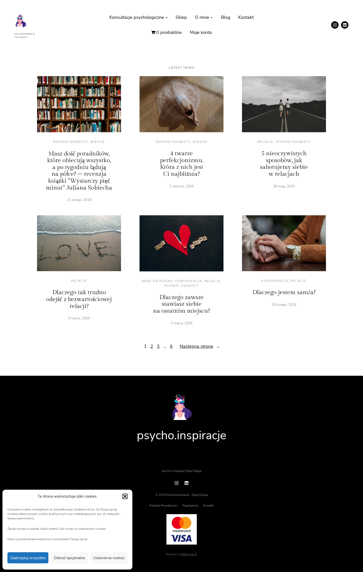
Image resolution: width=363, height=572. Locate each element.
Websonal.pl (188, 554)
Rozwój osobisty (70, 142)
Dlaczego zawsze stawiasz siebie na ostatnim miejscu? (181, 304)
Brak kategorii (157, 281)
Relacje (265, 142)
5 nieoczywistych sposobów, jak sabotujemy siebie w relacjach (284, 163)
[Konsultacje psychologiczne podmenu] (166, 17)
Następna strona (200, 346)
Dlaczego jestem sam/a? (284, 292)
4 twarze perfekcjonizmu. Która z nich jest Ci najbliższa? (181, 163)
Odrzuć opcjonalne (69, 557)
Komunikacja (188, 281)
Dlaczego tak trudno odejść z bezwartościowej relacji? (79, 299)
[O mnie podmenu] (211, 17)
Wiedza (97, 142)
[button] (124, 496)
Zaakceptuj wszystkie (28, 557)
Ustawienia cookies (109, 557)
